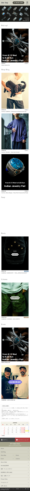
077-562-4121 (21, 414)
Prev (2, 13)
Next (28, 13)
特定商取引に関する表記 (6, 472)
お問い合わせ (11, 414)
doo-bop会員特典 (5, 465)
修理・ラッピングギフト (6, 469)
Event (2, 458)
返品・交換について (5, 475)
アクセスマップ (4, 482)
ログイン (5, 439)
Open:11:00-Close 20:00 (15, 444)
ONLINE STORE (19, 2)
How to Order (4, 462)
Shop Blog (3, 455)
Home (2, 448)
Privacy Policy (4, 479)
